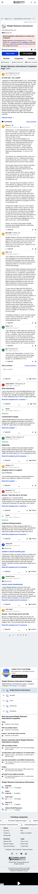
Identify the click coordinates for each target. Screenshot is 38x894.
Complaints (18, 58)
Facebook (12, 853)
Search (31, 2)
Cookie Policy (24, 846)
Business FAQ (7, 841)
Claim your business (9, 846)
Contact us (7, 833)
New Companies (17, 849)
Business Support (9, 843)
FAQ (22, 830)
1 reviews (13, 42)
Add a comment (31, 121)
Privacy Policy (24, 843)
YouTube (21, 853)
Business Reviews (28, 849)
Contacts (31, 58)
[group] (5, 62)
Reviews (6, 58)
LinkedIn (25, 853)
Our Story (6, 830)
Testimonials (7, 835)
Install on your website (19, 676)
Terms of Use (24, 841)
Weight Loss (16, 686)
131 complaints (23, 42)
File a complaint (28, 53)
